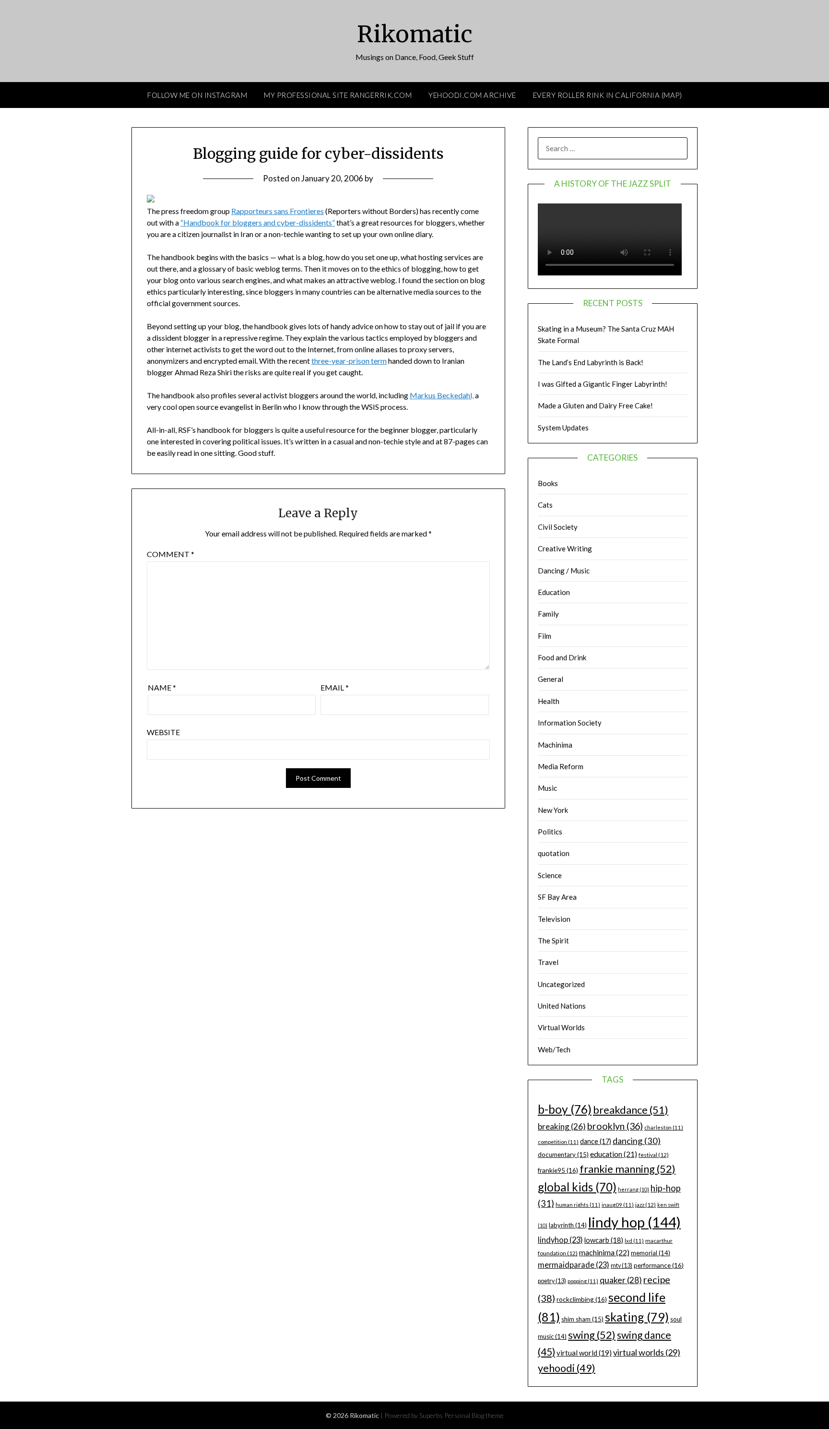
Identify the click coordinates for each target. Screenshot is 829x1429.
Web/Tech (554, 1049)
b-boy (565, 1109)
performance (659, 1265)
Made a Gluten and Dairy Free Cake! (595, 405)
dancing (637, 1140)
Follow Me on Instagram (197, 95)
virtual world (584, 1352)
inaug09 (618, 1205)
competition (558, 1142)
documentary (563, 1154)
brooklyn (615, 1125)
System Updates (563, 427)
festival (654, 1154)
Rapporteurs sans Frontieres (277, 210)
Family (548, 613)
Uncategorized (561, 984)
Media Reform (560, 766)
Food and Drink (562, 657)
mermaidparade (573, 1264)
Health (548, 701)
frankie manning (627, 1168)
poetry (552, 1281)
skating (637, 1317)
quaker (621, 1280)
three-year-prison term (349, 360)
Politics (550, 831)
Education (554, 592)
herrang (633, 1189)
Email (334, 687)
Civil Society (558, 527)
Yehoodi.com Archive (472, 95)
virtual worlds (646, 1352)
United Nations (562, 1005)
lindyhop (560, 1239)
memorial (650, 1253)
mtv (621, 1265)
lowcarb (603, 1240)
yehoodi (566, 1368)
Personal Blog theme (474, 1415)
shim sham (582, 1319)
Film (544, 635)
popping (583, 1281)
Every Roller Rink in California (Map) (607, 95)
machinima (604, 1252)
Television (554, 919)
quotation (553, 853)
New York (553, 810)
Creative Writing (565, 548)
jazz (645, 1204)
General (550, 679)
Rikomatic (415, 34)
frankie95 (558, 1170)
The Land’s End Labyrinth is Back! (590, 362)
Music (547, 788)
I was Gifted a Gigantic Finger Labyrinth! (602, 384)
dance (595, 1141)
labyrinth (568, 1225)
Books (548, 483)
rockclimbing (582, 1299)
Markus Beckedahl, (442, 395)
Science (550, 875)
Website (163, 732)
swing (592, 1334)
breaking (562, 1126)
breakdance (630, 1109)
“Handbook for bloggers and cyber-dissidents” (257, 222)
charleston (663, 1127)
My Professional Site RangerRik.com (338, 95)
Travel (548, 962)
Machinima (555, 744)
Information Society (570, 722)
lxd (634, 1241)
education (613, 1154)
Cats (545, 504)
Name (162, 687)
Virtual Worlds (561, 1027)
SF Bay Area (557, 897)
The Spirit (553, 940)
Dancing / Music (564, 570)
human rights (578, 1205)
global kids (577, 1187)
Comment (170, 554)
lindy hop (634, 1222)
